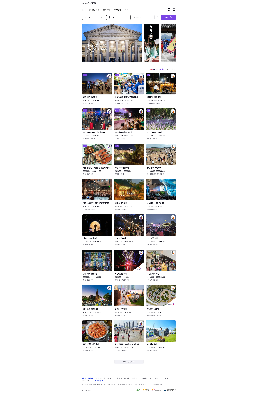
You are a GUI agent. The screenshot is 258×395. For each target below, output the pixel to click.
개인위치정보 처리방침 (122, 378)
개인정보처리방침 (88, 378)
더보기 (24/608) (129, 362)
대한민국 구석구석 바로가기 (89, 3)
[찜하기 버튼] (169, 9)
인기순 (174, 69)
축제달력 (117, 9)
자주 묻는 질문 (98, 381)
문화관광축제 (94, 9)
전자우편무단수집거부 (161, 378)
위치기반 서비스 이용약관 (104, 378)
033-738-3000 (112, 384)
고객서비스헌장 (146, 378)
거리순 (168, 69)
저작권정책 (135, 378)
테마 (126, 9)
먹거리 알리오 (152, 69)
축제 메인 (83, 9)
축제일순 (161, 69)
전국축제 (106, 9)
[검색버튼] (174, 9)
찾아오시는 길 (86, 381)
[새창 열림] (138, 391)
